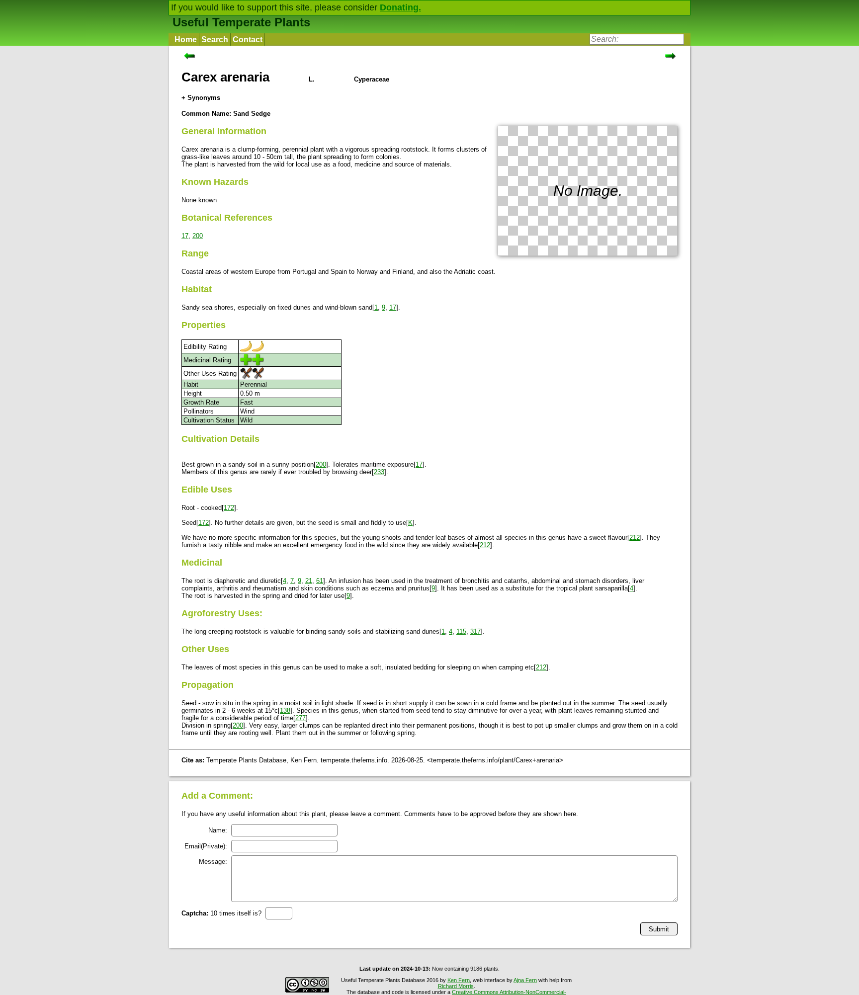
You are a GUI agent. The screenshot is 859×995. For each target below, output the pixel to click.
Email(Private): (205, 846)
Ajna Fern (525, 980)
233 (379, 472)
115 (461, 631)
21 (308, 580)
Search (214, 39)
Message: (213, 861)
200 (197, 236)
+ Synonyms (200, 97)
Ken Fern (458, 980)
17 (184, 236)
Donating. (400, 7)
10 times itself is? (221, 913)
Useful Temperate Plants (241, 22)
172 (229, 507)
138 (285, 710)
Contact (247, 39)
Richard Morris (456, 986)
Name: (217, 830)
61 (319, 580)
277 (300, 718)
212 (634, 537)
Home (185, 39)
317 (475, 631)
